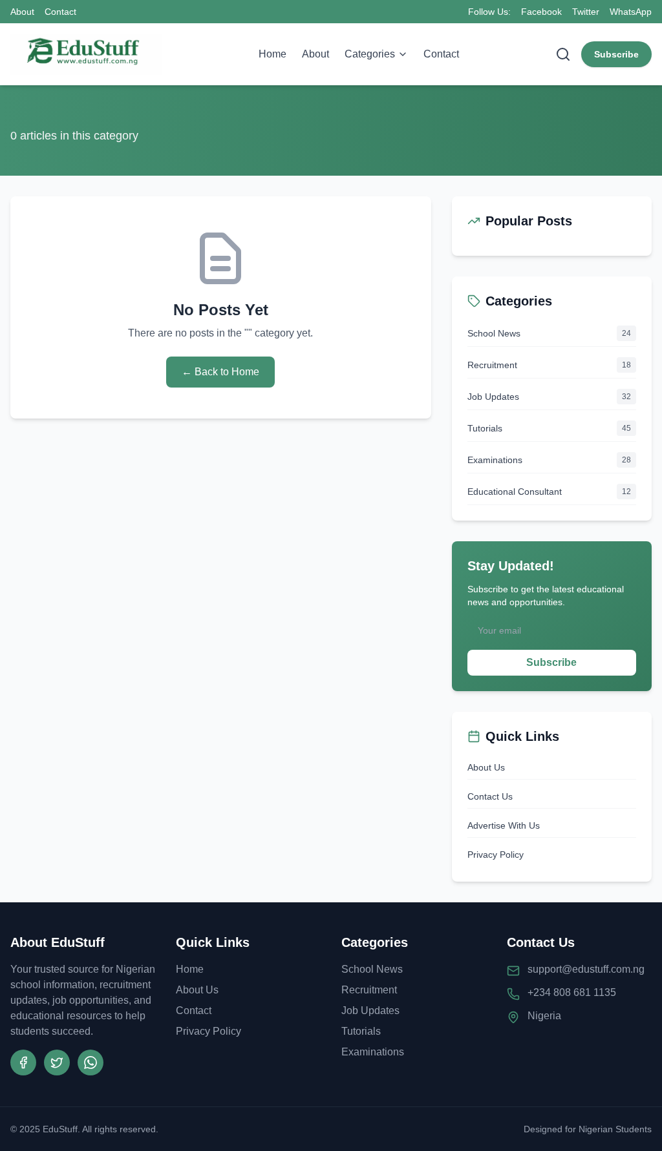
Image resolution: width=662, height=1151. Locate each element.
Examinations (372, 1051)
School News (372, 969)
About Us (486, 767)
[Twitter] (57, 1062)
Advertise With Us (503, 825)
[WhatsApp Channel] (90, 1062)
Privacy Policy (495, 854)
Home (272, 53)
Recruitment (369, 989)
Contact (60, 11)
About (22, 11)
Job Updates (370, 1010)
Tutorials (361, 1031)
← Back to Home (220, 371)
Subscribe (616, 54)
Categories (370, 53)
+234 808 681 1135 (572, 992)
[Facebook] (23, 1062)
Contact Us (490, 796)
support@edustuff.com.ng (586, 969)
